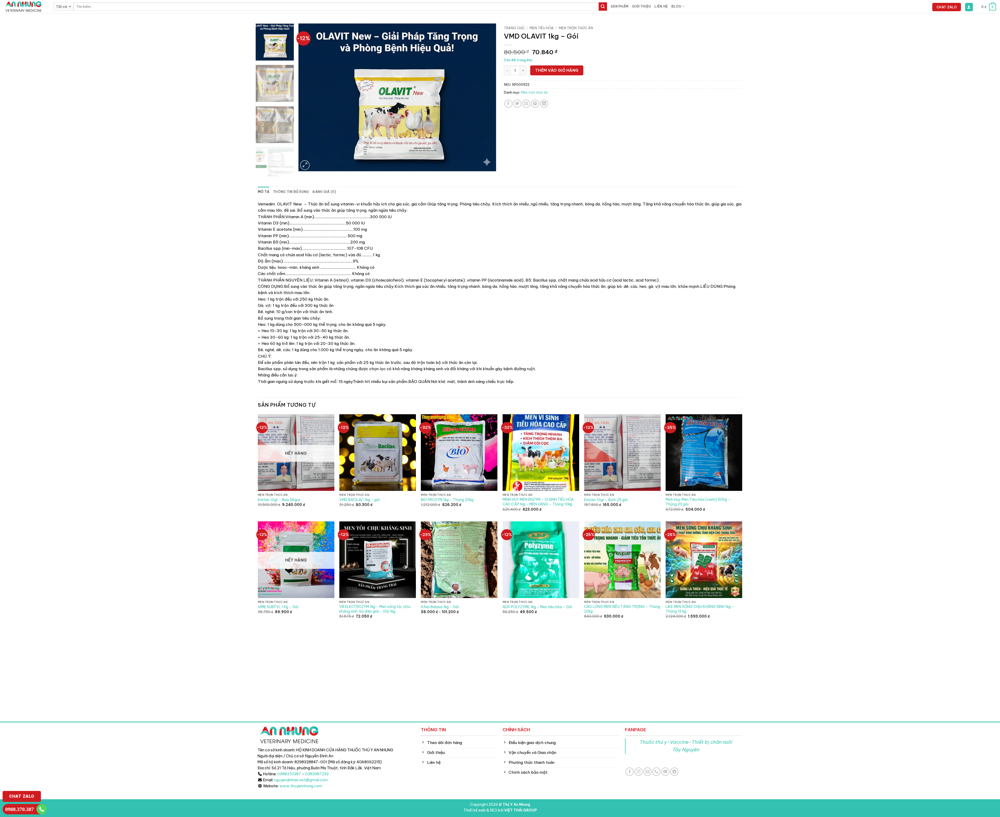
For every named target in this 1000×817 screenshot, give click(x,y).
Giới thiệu (641, 6)
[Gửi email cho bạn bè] (526, 104)
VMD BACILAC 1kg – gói (359, 500)
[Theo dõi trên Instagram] (638, 771)
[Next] (485, 97)
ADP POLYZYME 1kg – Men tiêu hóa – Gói (537, 607)
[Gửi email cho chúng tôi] (647, 771)
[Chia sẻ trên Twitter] (517, 104)
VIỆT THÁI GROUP (520, 810)
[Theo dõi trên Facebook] (630, 771)
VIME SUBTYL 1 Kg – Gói (278, 607)
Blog (676, 6)
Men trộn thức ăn (576, 28)
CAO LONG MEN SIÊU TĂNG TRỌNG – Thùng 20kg (622, 609)
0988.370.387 (19, 809)
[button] (969, 7)
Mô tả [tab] (263, 192)
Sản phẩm (619, 6)
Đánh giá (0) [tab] (324, 192)
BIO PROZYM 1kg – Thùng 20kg (447, 500)
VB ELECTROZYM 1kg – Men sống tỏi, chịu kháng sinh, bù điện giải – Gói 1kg (374, 609)
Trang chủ (514, 28)
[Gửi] (603, 6)
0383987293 (317, 774)
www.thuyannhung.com (300, 786)
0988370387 (289, 774)
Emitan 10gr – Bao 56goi (279, 500)
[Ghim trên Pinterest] (535, 104)
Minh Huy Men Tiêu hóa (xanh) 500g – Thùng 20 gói (698, 502)
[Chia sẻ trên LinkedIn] (544, 104)
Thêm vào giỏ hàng (557, 70)
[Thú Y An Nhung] (25, 6)
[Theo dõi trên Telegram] (674, 771)
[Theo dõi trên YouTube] (665, 771)
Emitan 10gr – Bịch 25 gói (606, 500)
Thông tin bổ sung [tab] (291, 192)
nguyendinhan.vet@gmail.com (301, 780)
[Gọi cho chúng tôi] (656, 771)
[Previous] (309, 97)
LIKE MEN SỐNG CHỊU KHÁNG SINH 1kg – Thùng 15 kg (700, 609)
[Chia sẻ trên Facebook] (508, 104)
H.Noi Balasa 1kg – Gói (440, 607)
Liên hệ (661, 6)
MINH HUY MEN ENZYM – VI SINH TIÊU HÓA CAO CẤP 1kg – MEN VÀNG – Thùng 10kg (538, 502)
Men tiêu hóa (542, 28)
